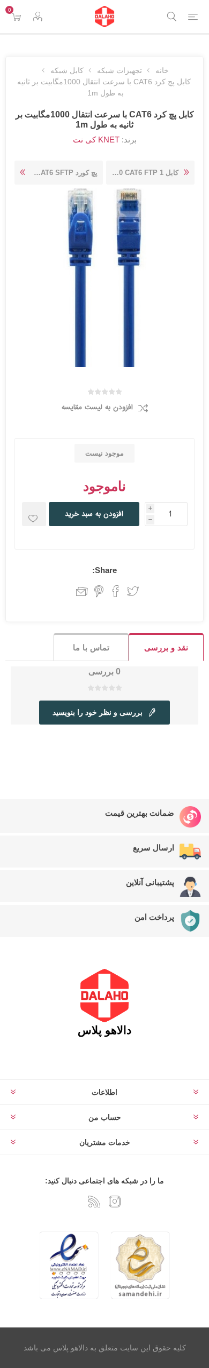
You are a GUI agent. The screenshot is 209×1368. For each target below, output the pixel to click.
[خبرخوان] (94, 1201)
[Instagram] (114, 1201)
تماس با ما (91, 647)
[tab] (166, 647)
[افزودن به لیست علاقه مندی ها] (34, 514)
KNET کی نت (96, 139)
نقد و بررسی (166, 647)
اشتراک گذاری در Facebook (116, 591)
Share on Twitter (133, 591)
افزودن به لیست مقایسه (97, 407)
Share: (104, 570)
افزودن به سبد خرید (94, 514)
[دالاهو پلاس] (104, 16)
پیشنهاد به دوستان (79, 591)
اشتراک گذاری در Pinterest (98, 591)
